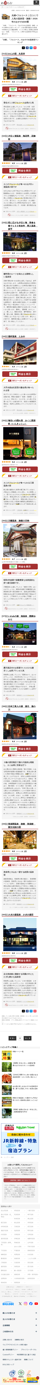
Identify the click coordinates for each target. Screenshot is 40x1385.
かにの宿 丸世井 (16, 54)
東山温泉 (30, 1218)
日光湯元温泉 (5, 1274)
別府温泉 (17, 1266)
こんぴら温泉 (32, 1258)
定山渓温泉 (4, 1210)
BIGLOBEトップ (8, 1364)
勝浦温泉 (4, 1258)
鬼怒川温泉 (4, 1230)
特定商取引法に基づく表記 (26, 1354)
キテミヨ (16, 1291)
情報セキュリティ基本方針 (12, 1359)
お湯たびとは (10, 1287)
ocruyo (24, 1289)
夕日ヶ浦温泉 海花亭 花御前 (22, 137)
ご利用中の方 (8, 1331)
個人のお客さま (9, 1313)
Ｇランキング (9, 1289)
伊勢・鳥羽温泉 (33, 1274)
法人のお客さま (9, 1319)
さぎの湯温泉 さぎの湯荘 (20, 915)
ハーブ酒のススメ (31, 1296)
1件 (25, 367)
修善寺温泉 (31, 1238)
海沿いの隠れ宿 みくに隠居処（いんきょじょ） (22, 422)
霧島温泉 (4, 1270)
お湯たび (29, 1289)
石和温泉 (30, 1234)
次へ (26, 1038)
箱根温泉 (17, 1274)
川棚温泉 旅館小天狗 (18, 521)
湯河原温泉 (4, 1238)
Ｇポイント (29, 1287)
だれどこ (17, 1289)
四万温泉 (30, 1226)
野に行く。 (8, 1294)
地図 (24, 84)
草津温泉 (30, 1222)
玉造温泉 (17, 1262)
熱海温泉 (4, 1282)
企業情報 (6, 1325)
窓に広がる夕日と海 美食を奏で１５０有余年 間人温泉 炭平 (22, 225)
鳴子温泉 (30, 1214)
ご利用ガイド (19, 1287)
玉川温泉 (30, 1270)
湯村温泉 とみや (16, 336)
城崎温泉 (4, 1254)
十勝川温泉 (31, 1210)
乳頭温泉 (17, 1214)
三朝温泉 (4, 1262)
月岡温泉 (17, 1234)
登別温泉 (17, 1210)
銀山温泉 (17, 1222)
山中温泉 (30, 1242)
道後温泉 (17, 1258)
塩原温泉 (17, 1230)
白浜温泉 (30, 1254)
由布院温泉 (31, 1278)
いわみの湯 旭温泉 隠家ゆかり (22, 618)
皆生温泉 (30, 1262)
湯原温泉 (4, 1266)
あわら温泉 (17, 1246)
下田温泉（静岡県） (6, 1243)
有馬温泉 (17, 1254)
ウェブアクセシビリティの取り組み (15, 1344)
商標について (28, 1359)
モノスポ (34, 1291)
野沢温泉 (30, 1230)
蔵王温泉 (4, 1222)
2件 (25, 82)
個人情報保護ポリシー (10, 1349)
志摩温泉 (4, 1278)
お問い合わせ (7, 1340)
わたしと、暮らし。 (7, 1291)
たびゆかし (30, 1294)
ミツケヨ (22, 1294)
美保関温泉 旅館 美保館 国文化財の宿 (22, 825)
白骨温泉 (4, 1234)
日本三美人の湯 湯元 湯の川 (22, 708)
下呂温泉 (4, 1250)
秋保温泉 (17, 1218)
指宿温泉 (17, 1282)
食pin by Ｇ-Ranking (19, 1296)
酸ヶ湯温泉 (17, 1270)
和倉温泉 (17, 1242)
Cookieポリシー (8, 1354)
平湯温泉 (17, 1250)
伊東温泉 (17, 1238)
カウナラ (15, 1294)
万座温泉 (17, 1226)
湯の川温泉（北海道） (6, 1215)
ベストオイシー (25, 1291)
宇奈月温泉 (31, 1246)
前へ (13, 1038)
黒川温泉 (30, 1266)
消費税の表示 (19, 1340)
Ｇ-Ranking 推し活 (7, 1296)
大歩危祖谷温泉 (19, 1278)
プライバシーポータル (28, 1349)
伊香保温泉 (4, 1226)
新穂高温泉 (31, 1250)
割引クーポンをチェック (22, 96)
